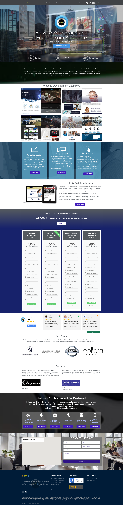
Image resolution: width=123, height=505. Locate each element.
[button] (121, 33)
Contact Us (93, 58)
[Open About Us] (51, 3)
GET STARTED (31, 304)
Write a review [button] (31, 325)
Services (38, 58)
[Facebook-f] (23, 492)
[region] (61, 33)
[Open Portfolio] (67, 3)
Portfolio (65, 58)
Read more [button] (66, 328)
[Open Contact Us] (81, 3)
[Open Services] (59, 3)
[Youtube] (26, 492)
